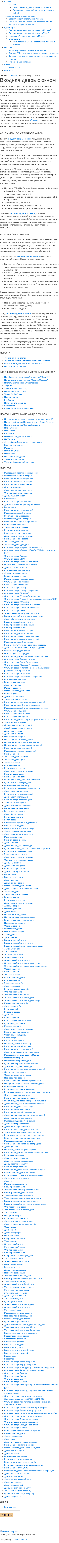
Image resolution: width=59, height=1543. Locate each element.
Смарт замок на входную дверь (19, 1255)
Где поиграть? (11, 27)
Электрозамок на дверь (15, 1206)
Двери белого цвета (13, 813)
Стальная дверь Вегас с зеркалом (20, 1361)
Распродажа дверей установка (18, 633)
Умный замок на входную (16, 1281)
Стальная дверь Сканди (15, 1373)
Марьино (8, 447)
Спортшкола (14, 38)
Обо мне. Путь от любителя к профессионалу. (30, 21)
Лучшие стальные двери (15, 573)
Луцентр (8, 385)
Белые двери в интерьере (16, 808)
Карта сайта (10, 1506)
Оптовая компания (13, 487)
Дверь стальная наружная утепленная (22, 504)
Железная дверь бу (13, 541)
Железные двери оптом (15, 699)
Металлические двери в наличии (19, 1172)
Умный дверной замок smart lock (19, 1327)
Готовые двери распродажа (17, 653)
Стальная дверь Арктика (15, 555)
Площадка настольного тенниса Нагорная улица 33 (28, 419)
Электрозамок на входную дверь (19, 1209)
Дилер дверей (10, 937)
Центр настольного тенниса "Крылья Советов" (26, 379)
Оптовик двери (11, 693)
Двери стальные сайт (14, 1484)
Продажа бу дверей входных (17, 1060)
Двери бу (8, 1014)
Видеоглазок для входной (16, 1352)
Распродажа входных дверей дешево (21, 636)
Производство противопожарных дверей (23, 745)
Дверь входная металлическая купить (22, 888)
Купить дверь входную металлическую (22, 779)
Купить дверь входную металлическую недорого (27, 848)
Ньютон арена (11, 397)
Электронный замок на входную (19, 997)
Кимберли (9, 399)
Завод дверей (10, 934)
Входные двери (11, 753)
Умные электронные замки (16, 1289)
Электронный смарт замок (16, 1261)
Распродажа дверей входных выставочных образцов (29, 1470)
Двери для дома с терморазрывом (20, 1441)
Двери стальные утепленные (17, 831)
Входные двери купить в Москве (19, 1444)
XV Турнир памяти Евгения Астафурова (27, 50)
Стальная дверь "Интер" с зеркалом (21, 590)
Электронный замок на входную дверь (22, 963)
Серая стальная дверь (14, 1071)
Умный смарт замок (13, 1258)
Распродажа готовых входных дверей (22, 639)
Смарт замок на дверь (14, 1238)
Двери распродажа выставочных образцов (24, 1103)
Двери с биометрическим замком (19, 618)
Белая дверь (10, 507)
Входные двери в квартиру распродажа (22, 1143)
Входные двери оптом (14, 682)
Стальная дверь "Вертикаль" (17, 673)
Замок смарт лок (12, 1266)
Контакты (8, 70)
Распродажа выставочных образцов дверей (24, 702)
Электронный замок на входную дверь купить (25, 965)
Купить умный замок (13, 1301)
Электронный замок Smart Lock (19, 1284)
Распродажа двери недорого (17, 518)
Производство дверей (14, 736)
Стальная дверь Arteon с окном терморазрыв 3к (26, 1407)
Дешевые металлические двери (19, 1160)
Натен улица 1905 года (15, 391)
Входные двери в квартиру (16, 785)
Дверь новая (10, 1438)
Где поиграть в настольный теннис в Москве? (30, 30)
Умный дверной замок (14, 1246)
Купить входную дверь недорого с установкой (25, 1100)
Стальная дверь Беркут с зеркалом (20, 1364)
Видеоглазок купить (13, 877)
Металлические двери (14, 977)
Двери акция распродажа (16, 796)
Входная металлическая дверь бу (20, 1461)
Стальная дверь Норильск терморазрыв (23, 1416)
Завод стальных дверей (15, 575)
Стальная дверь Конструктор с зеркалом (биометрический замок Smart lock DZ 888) (24, 1397)
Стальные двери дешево (15, 710)
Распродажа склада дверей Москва (21, 1129)
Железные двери (12, 762)
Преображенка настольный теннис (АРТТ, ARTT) (27, 376)
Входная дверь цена (13, 773)
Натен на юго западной (15, 402)
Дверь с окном (11, 842)
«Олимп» (34, 120)
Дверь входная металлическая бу (20, 1223)
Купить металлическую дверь (18, 782)
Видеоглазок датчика (14, 1341)
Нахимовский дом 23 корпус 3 (18, 436)
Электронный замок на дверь (18, 492)
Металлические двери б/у (16, 1183)
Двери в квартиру (12, 1232)
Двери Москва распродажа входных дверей (24, 647)
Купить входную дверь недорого (19, 1089)
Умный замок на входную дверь (19, 1287)
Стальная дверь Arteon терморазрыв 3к (23, 1410)
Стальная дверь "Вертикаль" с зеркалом (23, 676)
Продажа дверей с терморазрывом (20, 1149)
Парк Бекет (9, 430)
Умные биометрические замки (18, 1195)
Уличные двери (11, 905)
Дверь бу (8, 1180)
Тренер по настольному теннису (19, 15)
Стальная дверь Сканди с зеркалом (21, 1424)
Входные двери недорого (16, 538)
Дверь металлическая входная (18, 1221)
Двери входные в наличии (16, 1178)
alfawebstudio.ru (19, 1539)
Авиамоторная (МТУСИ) (15, 388)
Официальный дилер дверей (18, 725)
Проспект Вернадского (14, 456)
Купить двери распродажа (16, 515)
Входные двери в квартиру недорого (21, 1097)
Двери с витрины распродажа (18, 1117)
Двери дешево (11, 879)
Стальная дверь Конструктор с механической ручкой (29, 1367)
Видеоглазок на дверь (14, 825)
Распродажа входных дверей (18, 475)
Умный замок (10, 951)
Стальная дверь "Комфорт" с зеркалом (22, 664)
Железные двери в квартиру (17, 532)
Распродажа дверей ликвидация (19, 1112)
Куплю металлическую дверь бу (19, 1493)
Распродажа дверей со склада (18, 641)
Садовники (9, 433)
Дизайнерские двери (14, 882)
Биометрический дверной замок (19, 1192)
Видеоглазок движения (15, 1338)
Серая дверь (10, 874)
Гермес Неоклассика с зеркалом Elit (21, 564)
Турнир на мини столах (20, 61)
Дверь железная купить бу (16, 1473)
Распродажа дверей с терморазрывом (22, 704)
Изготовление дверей (14, 931)
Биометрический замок (15, 627)
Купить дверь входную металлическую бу (23, 1464)
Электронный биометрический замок (21, 613)
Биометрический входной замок (19, 624)
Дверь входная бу (12, 1006)
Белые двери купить (13, 816)
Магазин (12, 4)
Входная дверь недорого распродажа (22, 1137)
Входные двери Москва (15, 524)
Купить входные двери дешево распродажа (24, 1135)
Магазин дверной (12, 687)
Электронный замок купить (17, 960)
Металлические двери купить (18, 885)
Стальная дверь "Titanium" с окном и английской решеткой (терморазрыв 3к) (27, 669)
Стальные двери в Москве (16, 581)
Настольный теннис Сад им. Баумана (22, 424)
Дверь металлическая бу (15, 1163)
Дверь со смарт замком (15, 1269)
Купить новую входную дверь (18, 1459)
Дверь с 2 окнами (12, 862)
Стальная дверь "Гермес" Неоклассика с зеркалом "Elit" (30, 598)
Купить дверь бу (11, 1008)
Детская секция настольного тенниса (26, 18)
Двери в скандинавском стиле (18, 489)
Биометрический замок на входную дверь (23, 616)
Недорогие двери (12, 1215)
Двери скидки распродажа (16, 1123)
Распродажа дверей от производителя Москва (26, 656)
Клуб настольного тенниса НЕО (19, 408)
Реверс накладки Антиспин (21, 24)
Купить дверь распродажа (16, 1321)
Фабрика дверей (12, 925)
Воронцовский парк (13, 444)
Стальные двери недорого (16, 716)
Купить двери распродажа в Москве (21, 1063)
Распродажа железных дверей (18, 478)
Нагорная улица (11, 450)
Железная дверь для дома (16, 544)
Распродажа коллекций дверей (19, 630)
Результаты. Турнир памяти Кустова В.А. (23, 363)
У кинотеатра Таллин (14, 459)
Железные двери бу (13, 983)
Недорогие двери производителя (19, 917)
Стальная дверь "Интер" (15, 587)
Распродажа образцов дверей (18, 481)
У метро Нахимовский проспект (19, 462)
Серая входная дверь (14, 1040)
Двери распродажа (13, 1481)
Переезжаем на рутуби (15, 366)
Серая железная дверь (15, 1034)
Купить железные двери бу (16, 530)
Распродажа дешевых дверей (18, 747)
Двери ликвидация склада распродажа (22, 1132)
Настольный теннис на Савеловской (21, 382)
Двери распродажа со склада (18, 845)
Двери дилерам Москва (15, 722)
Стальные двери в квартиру (17, 570)
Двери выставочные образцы (18, 1479)
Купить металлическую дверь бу (19, 793)
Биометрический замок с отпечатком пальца (25, 1203)
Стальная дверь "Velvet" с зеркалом (21, 561)
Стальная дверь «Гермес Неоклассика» (23, 547)
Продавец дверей (12, 908)
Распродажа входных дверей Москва (21, 521)
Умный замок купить (13, 1298)
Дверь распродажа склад (16, 790)
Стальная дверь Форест (15, 1427)
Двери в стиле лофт (13, 733)
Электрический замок (14, 954)
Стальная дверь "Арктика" (16, 593)
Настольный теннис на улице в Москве (27, 35)
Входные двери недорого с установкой (22, 1080)
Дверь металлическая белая (17, 805)
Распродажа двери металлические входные (25, 1169)
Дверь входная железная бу (17, 1487)
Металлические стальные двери (19, 578)
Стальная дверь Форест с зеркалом (21, 1418)
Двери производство (13, 1476)
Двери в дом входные (14, 1450)
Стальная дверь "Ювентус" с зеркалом (22, 604)
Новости (8, 47)
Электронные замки (13, 1249)
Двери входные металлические (19, 535)
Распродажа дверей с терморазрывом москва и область (30, 719)
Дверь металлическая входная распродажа (24, 1324)
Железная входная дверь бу (17, 1490)
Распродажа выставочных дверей (20, 750)
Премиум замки (11, 1235)
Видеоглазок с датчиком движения (20, 822)
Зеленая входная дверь (15, 802)
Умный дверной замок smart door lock (22, 1330)
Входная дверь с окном (15, 839)
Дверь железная (11, 1453)
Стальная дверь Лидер (15, 1375)
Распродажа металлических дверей (21, 472)
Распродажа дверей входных (18, 1046)
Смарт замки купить (13, 1264)
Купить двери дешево (14, 1155)
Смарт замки (10, 1226)
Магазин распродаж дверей (17, 650)
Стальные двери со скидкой (17, 713)
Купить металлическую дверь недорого (22, 788)
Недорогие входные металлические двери (24, 1083)
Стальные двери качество (16, 584)
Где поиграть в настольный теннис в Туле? (29, 33)
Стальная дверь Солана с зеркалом (21, 1421)
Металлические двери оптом (17, 690)
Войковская (9, 405)
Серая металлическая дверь (17, 1074)
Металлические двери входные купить (22, 1447)
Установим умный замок (15, 1292)
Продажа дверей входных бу (17, 1043)
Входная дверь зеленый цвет (18, 799)
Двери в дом (10, 1229)
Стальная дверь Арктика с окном (19, 659)
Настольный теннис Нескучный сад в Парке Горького (29, 421)
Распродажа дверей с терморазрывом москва (26, 707)
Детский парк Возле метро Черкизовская (23, 442)
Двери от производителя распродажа (21, 1051)
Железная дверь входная (16, 527)
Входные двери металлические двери (22, 1430)
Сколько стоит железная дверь (18, 859)
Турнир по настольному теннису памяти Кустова (27, 360)
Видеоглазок (10, 1355)
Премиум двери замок (14, 1272)
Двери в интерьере (13, 730)
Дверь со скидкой (12, 985)
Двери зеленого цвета (14, 865)
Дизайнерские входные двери (18, 727)
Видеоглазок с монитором (16, 1335)
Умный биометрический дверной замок (22, 1198)
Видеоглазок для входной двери (19, 828)
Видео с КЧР (14, 67)
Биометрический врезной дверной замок (23, 1278)
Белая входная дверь (14, 811)
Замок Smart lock (12, 948)
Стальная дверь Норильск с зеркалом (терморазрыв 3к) (30, 1413)
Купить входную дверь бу (16, 1218)
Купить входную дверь (14, 768)
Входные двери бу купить (16, 1467)
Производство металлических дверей (21, 742)
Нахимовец (9, 453)
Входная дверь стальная (15, 1166)
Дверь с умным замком (15, 1295)
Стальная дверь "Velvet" (15, 610)
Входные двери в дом (14, 776)
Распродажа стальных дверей (18, 484)
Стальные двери (12, 765)
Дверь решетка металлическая (18, 834)
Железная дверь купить (15, 759)
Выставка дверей (12, 1011)
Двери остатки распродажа (17, 1126)
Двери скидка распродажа (16, 871)
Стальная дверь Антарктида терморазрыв (24, 1370)
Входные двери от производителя (20, 920)
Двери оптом (10, 911)
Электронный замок (13, 957)
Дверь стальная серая (14, 495)
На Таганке (9, 439)
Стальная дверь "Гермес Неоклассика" (22, 607)
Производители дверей (15, 914)
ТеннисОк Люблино (13, 394)
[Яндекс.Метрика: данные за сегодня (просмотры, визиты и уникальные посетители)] (9, 1531)
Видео (7, 64)
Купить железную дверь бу (16, 988)
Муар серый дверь (13, 836)
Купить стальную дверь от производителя (23, 1175)
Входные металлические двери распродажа (25, 644)
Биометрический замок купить (18, 621)
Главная (8, 1)
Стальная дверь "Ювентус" (17, 601)
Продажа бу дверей (13, 1057)
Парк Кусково (10, 427)
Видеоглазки (10, 498)
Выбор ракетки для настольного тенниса (32, 7)
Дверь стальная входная (15, 567)
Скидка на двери (12, 968)
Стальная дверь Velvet (14, 558)
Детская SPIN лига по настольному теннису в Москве (34, 53)
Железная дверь (12, 891)
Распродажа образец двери (17, 1109)
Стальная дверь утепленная (17, 501)
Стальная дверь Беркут (15, 1378)
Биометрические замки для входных (21, 1201)
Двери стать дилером (14, 696)
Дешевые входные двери (16, 1157)
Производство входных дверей (18, 739)
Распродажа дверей (13, 928)
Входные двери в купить (15, 1456)
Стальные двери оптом (15, 679)
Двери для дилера (12, 684)
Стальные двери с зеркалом (17, 1020)
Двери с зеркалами (13, 1436)
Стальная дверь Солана (15, 1381)
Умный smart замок (13, 1309)
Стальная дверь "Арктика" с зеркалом (22, 596)
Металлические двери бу (16, 1003)
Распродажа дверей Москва (17, 512)
